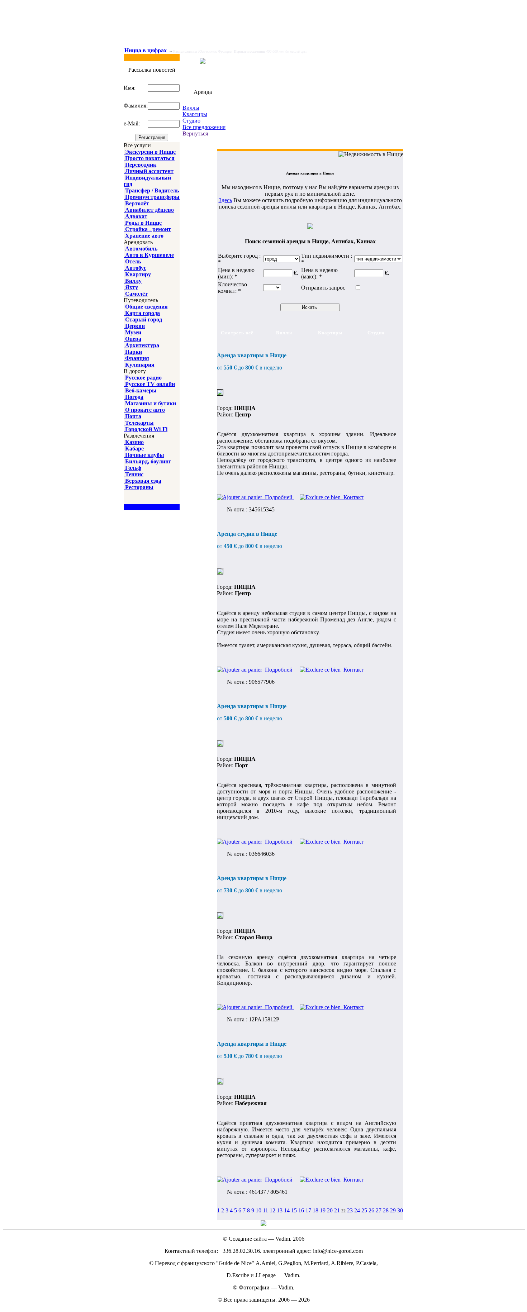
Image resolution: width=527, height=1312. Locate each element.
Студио (191, 121)
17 (308, 1210)
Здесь (225, 200)
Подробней (278, 497)
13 (280, 1210)
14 (287, 1210)
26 (371, 1210)
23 (350, 1210)
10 (258, 1210)
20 (330, 1210)
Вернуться (195, 133)
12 (272, 1210)
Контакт (352, 497)
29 (393, 1210)
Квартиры (194, 114)
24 (357, 1210)
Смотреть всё (237, 332)
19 (323, 1210)
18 (315, 1210)
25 (364, 1210)
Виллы (190, 108)
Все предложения (203, 127)
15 (294, 1210)
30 (400, 1210)
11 (265, 1210)
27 (378, 1210)
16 (301, 1210)
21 (337, 1210)
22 (343, 1210)
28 (386, 1210)
